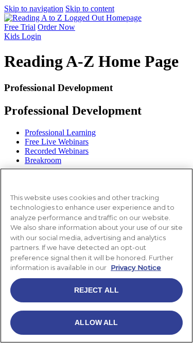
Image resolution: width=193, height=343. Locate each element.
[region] (96, 255)
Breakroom (43, 160)
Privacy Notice (136, 267)
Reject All (96, 290)
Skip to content (89, 8)
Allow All (96, 322)
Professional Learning (60, 132)
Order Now (56, 27)
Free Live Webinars (57, 141)
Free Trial (20, 27)
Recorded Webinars (57, 151)
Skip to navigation (33, 8)
